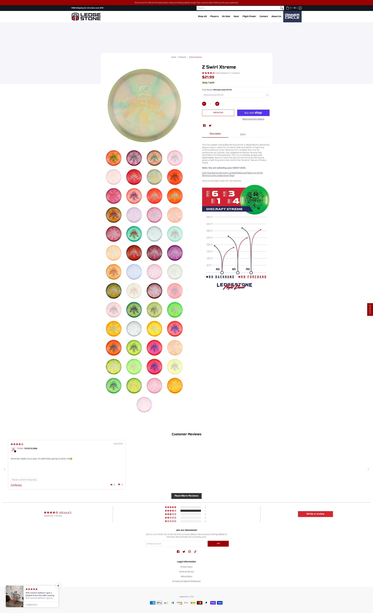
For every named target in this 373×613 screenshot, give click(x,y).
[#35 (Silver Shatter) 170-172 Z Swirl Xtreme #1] (134, 253)
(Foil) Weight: (217, 90)
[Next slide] (368, 469)
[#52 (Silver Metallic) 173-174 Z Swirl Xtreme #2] (154, 310)
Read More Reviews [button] (186, 496)
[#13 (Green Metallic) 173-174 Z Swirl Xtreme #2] (134, 158)
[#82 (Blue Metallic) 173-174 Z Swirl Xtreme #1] (113, 385)
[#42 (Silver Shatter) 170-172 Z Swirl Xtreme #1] (154, 291)
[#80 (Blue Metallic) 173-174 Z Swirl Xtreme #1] (154, 366)
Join (218, 543)
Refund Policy (186, 577)
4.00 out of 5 (65, 513)
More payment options (253, 119)
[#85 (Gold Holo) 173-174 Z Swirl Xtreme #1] (175, 385)
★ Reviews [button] (370, 309)
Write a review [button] (315, 514)
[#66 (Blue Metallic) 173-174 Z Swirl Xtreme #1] (113, 347)
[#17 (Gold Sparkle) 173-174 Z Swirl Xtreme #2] (134, 177)
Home (173, 57)
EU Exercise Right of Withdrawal (186, 581)
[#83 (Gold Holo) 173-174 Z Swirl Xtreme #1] (134, 385)
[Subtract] (204, 104)
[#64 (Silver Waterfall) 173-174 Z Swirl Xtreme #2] (154, 329)
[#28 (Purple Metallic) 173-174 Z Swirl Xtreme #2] (113, 215)
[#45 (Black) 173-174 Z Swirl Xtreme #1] (134, 310)
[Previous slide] (4, 469)
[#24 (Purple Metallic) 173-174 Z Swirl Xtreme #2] (134, 196)
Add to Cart (218, 113)
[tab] (215, 135)
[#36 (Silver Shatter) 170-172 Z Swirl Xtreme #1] (154, 253)
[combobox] (238, 8)
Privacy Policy (186, 567)
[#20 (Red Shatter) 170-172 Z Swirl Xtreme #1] (175, 177)
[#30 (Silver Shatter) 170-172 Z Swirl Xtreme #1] (154, 215)
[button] (291, 8)
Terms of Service (186, 572)
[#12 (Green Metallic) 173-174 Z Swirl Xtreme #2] (113, 158)
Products (182, 57)
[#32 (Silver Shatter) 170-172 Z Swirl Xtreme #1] (113, 234)
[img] (17, 444)
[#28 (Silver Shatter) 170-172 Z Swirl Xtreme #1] (175, 196)
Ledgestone (183, 597)
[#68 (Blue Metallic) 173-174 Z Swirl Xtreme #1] (154, 347)
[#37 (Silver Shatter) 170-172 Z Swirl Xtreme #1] (175, 253)
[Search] (281, 8)
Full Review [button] (16, 485)
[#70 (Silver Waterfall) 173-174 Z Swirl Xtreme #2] (113, 366)
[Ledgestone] (86, 16)
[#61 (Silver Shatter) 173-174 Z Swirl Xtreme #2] (175, 310)
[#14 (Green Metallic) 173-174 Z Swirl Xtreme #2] (154, 158)
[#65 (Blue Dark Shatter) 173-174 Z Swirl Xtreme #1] (175, 329)
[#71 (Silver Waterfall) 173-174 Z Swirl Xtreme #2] (134, 366)
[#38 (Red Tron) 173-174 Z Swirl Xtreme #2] (113, 272)
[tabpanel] (236, 217)
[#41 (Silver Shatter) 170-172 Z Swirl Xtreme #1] (113, 291)
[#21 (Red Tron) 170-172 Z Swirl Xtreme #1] (113, 196)
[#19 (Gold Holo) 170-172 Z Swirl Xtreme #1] (154, 177)
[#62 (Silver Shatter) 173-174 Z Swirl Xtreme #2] (113, 329)
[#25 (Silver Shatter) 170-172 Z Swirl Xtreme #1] (154, 196)
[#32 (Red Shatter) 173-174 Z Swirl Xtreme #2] (134, 234)
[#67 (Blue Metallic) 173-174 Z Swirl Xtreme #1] (134, 347)
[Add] (217, 104)
